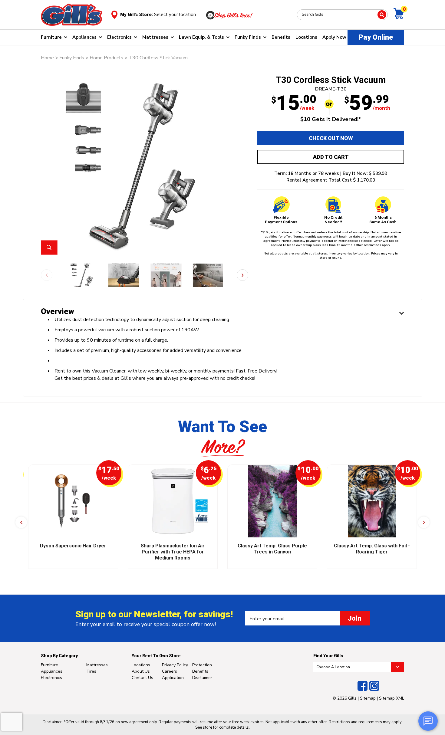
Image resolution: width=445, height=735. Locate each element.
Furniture (51, 37)
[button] (242, 275)
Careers (169, 671)
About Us (141, 671)
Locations (306, 37)
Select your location (175, 14)
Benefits (281, 37)
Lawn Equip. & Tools (201, 37)
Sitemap (368, 698)
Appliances (84, 37)
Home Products (106, 57)
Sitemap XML (391, 698)
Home (47, 57)
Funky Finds (248, 37)
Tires (91, 671)
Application (173, 678)
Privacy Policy (175, 665)
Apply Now (334, 37)
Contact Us (142, 678)
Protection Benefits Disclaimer (202, 671)
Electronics (119, 37)
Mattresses (155, 37)
